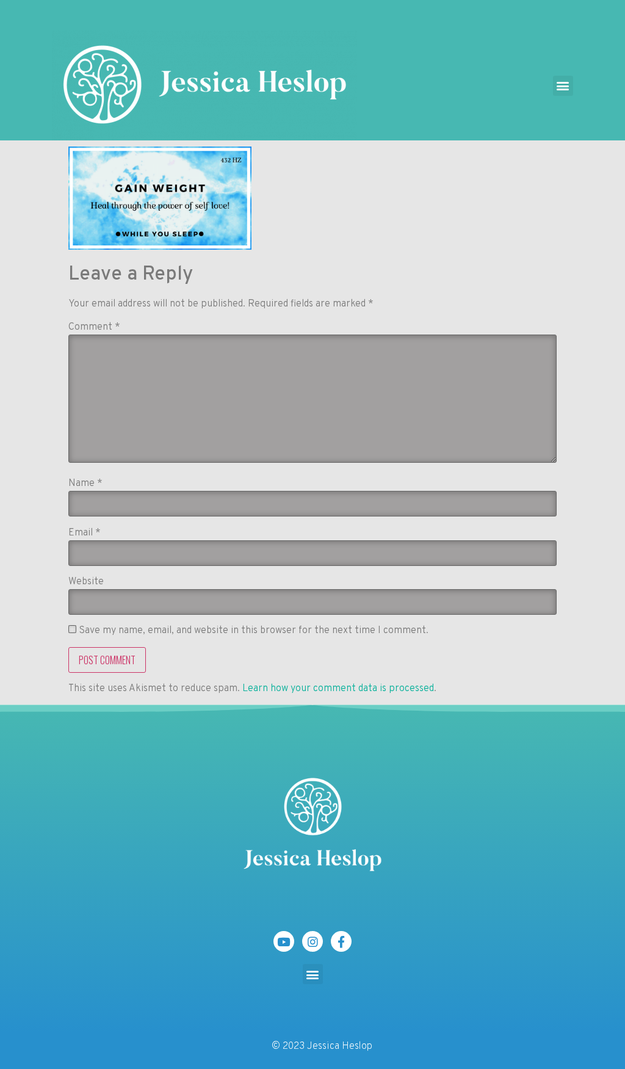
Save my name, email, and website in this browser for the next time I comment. (253, 631)
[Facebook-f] (341, 941)
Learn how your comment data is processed (338, 689)
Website (86, 582)
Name (85, 483)
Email (84, 533)
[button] (563, 86)
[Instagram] (312, 941)
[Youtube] (283, 941)
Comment (94, 327)
